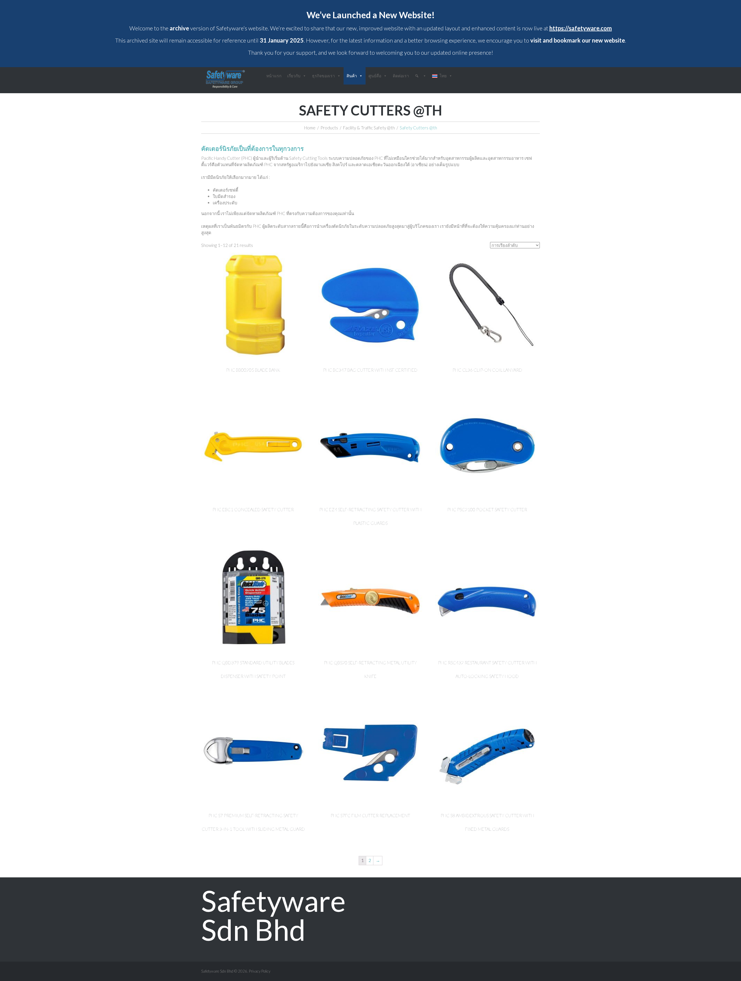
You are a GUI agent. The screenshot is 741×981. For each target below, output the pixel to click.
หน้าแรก (273, 75)
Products (329, 127)
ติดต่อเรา (401, 75)
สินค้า (351, 75)
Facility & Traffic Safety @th (369, 127)
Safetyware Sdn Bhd (273, 915)
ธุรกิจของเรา (323, 75)
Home (310, 127)
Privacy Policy (259, 971)
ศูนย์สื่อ (374, 75)
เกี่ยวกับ (293, 75)
